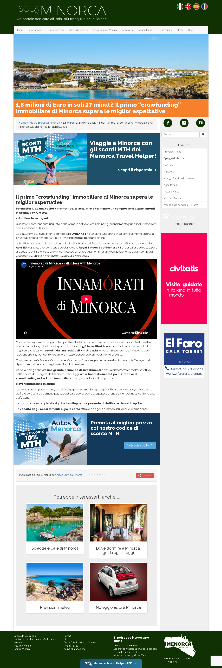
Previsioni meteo (22, 645)
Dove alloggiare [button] (78, 30)
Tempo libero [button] (145, 30)
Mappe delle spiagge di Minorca (181, 205)
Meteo (180, 30)
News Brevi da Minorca (45, 122)
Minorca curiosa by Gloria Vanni (130, 655)
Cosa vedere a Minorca (105, 30)
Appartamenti (171, 185)
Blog (190, 30)
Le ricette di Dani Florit (125, 652)
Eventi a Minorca (22, 649)
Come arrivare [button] (35, 30)
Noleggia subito (138, 445)
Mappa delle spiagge (24, 636)
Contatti (68, 636)
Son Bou (168, 165)
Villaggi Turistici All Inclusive (179, 178)
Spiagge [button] (127, 30)
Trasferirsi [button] (165, 30)
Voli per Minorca (172, 198)
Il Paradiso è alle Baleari (125, 645)
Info (65, 639)
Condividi (146, 475)
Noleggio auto (57, 30)
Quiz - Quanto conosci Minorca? (81, 642)
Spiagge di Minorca (174, 158)
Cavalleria (169, 171)
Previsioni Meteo (172, 151)
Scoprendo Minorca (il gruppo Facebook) (135, 649)
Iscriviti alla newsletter (75, 649)
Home (19, 30)
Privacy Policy (71, 645)
